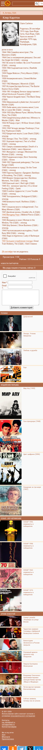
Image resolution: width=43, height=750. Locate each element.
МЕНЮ (3, 5)
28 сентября (7, 251)
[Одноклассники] (13, 748)
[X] (30, 748)
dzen (3, 735)
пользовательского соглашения (23, 716)
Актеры (8, 13)
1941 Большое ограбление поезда (17, 241)
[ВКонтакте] (4, 748)
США (14, 13)
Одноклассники (8, 739)
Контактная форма (9, 727)
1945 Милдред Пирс (11, 214)
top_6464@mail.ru (8, 722)
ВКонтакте (6, 737)
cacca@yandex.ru (8, 724)
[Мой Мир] (39, 748)
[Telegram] (21, 748)
